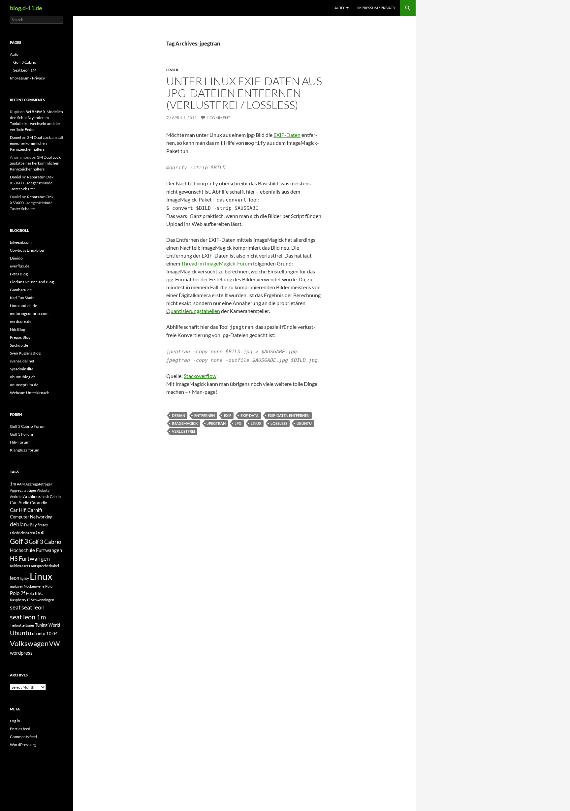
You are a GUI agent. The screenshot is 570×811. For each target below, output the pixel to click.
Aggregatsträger (23, 490)
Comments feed (23, 736)
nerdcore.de (20, 321)
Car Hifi (18, 510)
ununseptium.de (24, 384)
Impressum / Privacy (376, 8)
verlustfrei (183, 431)
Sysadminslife (21, 368)
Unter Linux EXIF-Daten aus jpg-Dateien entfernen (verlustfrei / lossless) (244, 92)
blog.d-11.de (26, 8)
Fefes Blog (19, 273)
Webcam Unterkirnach (29, 392)
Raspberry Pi (20, 600)
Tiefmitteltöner (22, 625)
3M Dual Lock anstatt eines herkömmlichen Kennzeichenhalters (36, 143)
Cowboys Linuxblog (27, 250)
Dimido (16, 258)
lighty (24, 578)
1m (13, 483)
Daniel (15, 137)
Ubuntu (304, 423)
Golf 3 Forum (21, 434)
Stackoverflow (200, 376)
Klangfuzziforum (24, 450)
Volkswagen (29, 643)
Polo (48, 586)
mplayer (16, 586)
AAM (21, 484)
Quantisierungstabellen (193, 311)
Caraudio (38, 502)
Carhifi (34, 510)
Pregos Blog (20, 337)
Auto (339, 8)
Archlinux (32, 496)
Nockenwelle (34, 586)
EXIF (227, 415)
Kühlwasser (19, 566)
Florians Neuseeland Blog (32, 281)
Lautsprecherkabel (44, 566)
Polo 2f (17, 593)
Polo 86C (34, 593)
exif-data (249, 415)
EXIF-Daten (287, 135)
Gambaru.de (21, 289)
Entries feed (20, 728)
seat (15, 607)
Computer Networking (31, 516)
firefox (43, 525)
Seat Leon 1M (24, 70)
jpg (238, 423)
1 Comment (218, 117)
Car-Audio (19, 502)
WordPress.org (23, 744)
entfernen (204, 415)
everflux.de (19, 266)
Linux (172, 69)
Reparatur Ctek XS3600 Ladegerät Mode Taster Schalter (31, 182)
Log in (15, 720)
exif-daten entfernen (288, 415)
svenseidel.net (22, 361)
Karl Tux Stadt (22, 297)
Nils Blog (17, 329)
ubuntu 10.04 (45, 633)
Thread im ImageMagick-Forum (216, 263)
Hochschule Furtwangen (36, 550)
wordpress (21, 653)
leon (14, 578)
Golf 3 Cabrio (24, 62)
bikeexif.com (21, 242)
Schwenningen (42, 600)
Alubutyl (43, 490)
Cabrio (55, 496)
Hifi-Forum (19, 442)
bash (45, 496)
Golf (40, 532)
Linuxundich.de (23, 305)
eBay (32, 524)
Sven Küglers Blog (25, 353)
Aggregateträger (38, 484)
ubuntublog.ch (23, 376)
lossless (278, 423)
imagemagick (185, 423)
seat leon (33, 607)
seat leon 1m (28, 617)
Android (16, 496)
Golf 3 (19, 541)
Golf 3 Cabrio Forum (28, 426)
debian (178, 415)
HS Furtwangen (30, 558)
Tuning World (47, 625)
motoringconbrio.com (29, 313)
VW (54, 643)
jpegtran (216, 423)
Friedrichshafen (22, 533)
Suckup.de (19, 345)
